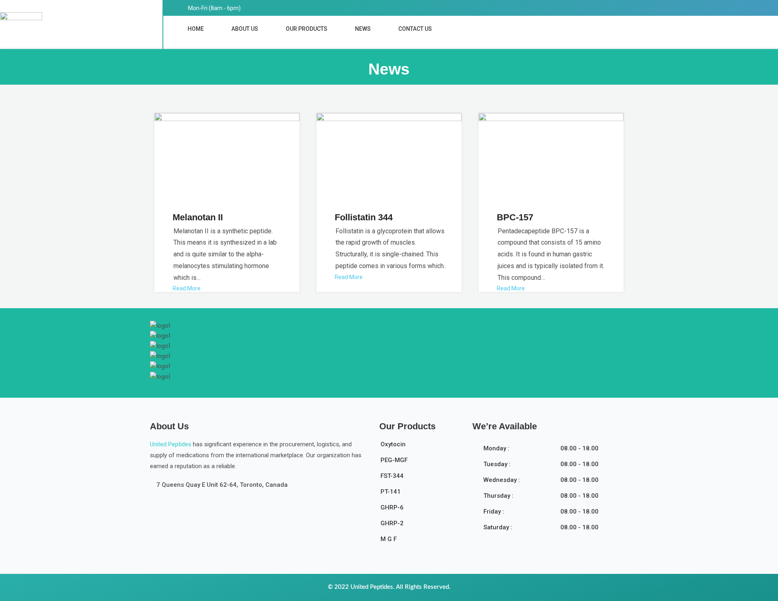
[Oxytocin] (421, 447)
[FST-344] (421, 478)
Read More (187, 288)
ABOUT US (244, 29)
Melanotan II (198, 217)
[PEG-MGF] (421, 463)
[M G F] (421, 542)
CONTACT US (415, 29)
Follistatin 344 (364, 217)
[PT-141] (421, 494)
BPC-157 (515, 217)
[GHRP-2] (421, 526)
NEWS (363, 29)
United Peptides (170, 444)
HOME (196, 29)
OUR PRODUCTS (306, 29)
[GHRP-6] (421, 510)
